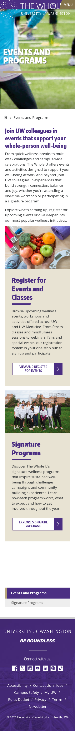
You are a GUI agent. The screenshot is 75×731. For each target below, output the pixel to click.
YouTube (37, 668)
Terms (57, 699)
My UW (50, 692)
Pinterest (53, 668)
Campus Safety (26, 692)
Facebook (14, 668)
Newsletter (37, 706)
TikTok (61, 668)
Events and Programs (28, 593)
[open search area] (53, 4)
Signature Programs (27, 602)
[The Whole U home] (10, 9)
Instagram (30, 668)
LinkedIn (45, 668)
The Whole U (5, 116)
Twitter (22, 668)
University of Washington (37, 632)
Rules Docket (18, 699)
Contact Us (42, 685)
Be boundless (37, 641)
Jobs (59, 685)
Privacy (40, 699)
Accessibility (17, 685)
